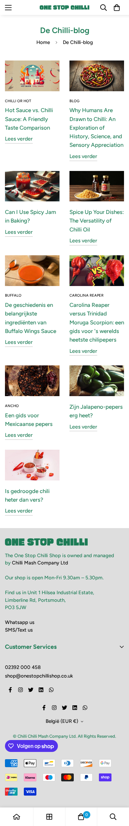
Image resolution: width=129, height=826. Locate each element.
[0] (81, 816)
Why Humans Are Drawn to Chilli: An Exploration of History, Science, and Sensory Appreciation (96, 127)
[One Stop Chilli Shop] (64, 7)
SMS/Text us (19, 630)
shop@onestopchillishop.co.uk (39, 676)
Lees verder (19, 139)
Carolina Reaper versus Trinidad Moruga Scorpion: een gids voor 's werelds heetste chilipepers (96, 322)
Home (43, 42)
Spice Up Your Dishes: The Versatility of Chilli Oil (96, 221)
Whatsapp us (19, 622)
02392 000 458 (23, 667)
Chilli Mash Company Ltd (40, 563)
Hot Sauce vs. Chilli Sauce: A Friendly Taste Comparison (29, 119)
